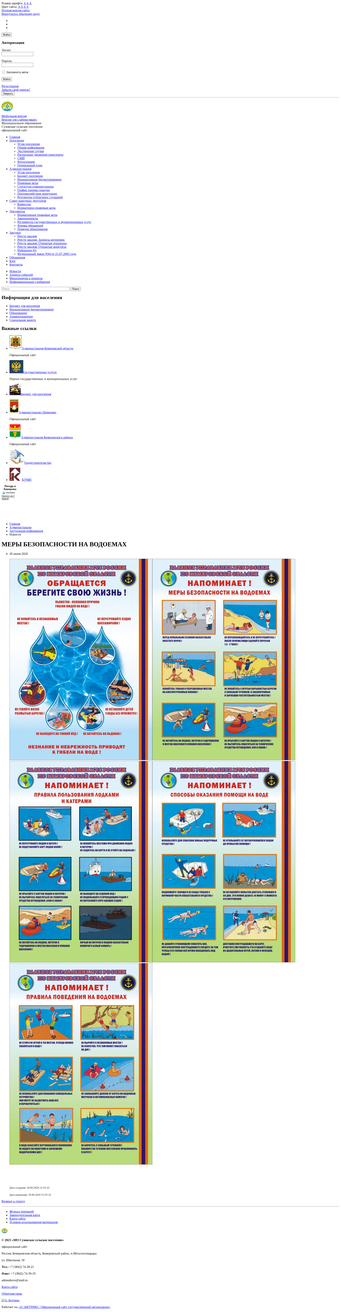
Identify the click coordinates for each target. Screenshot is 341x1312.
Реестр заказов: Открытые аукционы (42, 243)
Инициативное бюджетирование (39, 179)
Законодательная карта (24, 1215)
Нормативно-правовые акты (36, 207)
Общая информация (30, 147)
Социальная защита (22, 320)
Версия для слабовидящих (19, 119)
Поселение (16, 140)
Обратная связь (12, 1293)
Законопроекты (27, 218)
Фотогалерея (26, 161)
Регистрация (10, 86)
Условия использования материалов (33, 1222)
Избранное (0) (26, 250)
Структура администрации (35, 186)
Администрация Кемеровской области (47, 348)
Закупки (15, 232)
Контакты (16, 264)
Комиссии (24, 204)
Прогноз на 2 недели (8, 497)
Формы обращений (30, 225)
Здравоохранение (21, 316)
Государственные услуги (40, 372)
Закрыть (8, 93)
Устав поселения (28, 144)
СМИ (21, 158)
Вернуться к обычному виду (21, 14)
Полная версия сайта (16, 10)
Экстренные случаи (30, 151)
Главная (14, 137)
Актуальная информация (26, 531)
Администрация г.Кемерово (37, 412)
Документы (17, 211)
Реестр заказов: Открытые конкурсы (41, 246)
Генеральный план (29, 165)
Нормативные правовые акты (37, 215)
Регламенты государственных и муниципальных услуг (54, 222)
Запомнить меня (17, 72)
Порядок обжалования (32, 229)
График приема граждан (33, 190)
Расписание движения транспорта (40, 154)
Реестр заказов (27, 236)
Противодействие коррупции (37, 193)
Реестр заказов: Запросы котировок (41, 239)
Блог (12, 261)
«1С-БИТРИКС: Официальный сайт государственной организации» (64, 1307)
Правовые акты (27, 183)
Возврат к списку (13, 1201)
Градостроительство (37, 462)
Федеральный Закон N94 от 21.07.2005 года (46, 254)
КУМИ (26, 479)
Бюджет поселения (30, 176)
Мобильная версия (14, 116)
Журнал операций (21, 1211)
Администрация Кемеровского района (47, 437)
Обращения (17, 257)
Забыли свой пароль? (16, 89)
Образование (18, 313)
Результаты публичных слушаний (40, 197)
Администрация (20, 168)
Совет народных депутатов (27, 200)
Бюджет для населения (24, 306)
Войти (6, 34)
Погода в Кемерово (10, 488)
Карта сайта (17, 1218)
